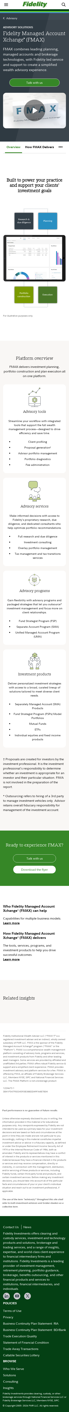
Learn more (11, 923)
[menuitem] (6, 4)
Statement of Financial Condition (26, 1342)
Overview (14, 147)
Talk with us (34, 82)
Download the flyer (34, 869)
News (27, 1227)
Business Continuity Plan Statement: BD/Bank (34, 1330)
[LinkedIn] (6, 1296)
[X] (27, 1296)
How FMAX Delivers (39, 147)
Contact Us (11, 1227)
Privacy (8, 1317)
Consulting (10, 1381)
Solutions (9, 1375)
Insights (8, 1388)
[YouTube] (17, 1296)
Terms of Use (12, 1311)
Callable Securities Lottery (21, 1355)
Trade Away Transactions (20, 1349)
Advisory (11, 18)
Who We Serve (13, 1369)
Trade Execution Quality (20, 1336)
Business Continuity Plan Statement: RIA (30, 1323)
